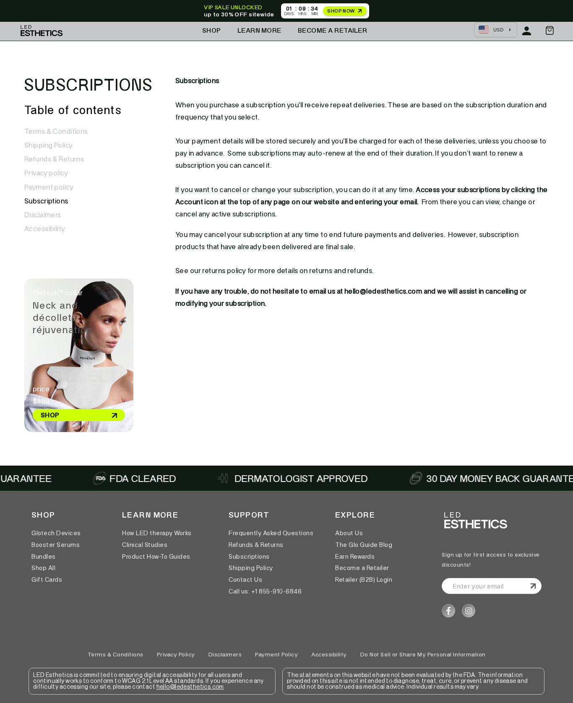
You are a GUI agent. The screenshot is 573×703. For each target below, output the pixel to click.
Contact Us (245, 579)
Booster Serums (55, 545)
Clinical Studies (144, 545)
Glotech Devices (56, 533)
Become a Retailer (362, 568)
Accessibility (44, 228)
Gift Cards (46, 579)
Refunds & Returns (54, 159)
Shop (211, 30)
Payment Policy (276, 654)
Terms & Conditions (56, 131)
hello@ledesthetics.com (190, 687)
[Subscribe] (532, 586)
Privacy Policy (176, 654)
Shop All (43, 568)
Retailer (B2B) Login (363, 579)
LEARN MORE (259, 30)
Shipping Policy (48, 145)
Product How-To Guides (156, 556)
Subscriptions (46, 201)
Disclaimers (42, 215)
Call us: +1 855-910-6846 (265, 591)
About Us (349, 533)
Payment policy (48, 187)
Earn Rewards (355, 556)
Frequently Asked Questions (271, 533)
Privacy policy (46, 173)
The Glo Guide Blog (363, 545)
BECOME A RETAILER (332, 30)
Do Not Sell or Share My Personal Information (423, 654)
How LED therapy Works (157, 533)
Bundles (43, 556)
